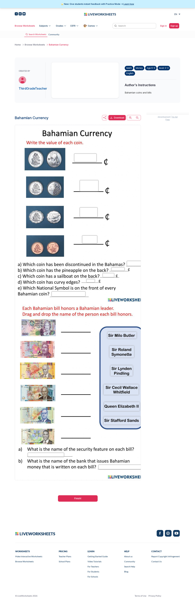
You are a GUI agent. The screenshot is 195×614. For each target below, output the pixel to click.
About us (128, 556)
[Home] (100, 14)
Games (91, 25)
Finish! (77, 498)
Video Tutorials (94, 561)
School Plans (64, 561)
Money (139, 68)
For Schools (93, 576)
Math (129, 68)
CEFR (72, 25)
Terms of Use (140, 595)
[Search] (116, 25)
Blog (126, 571)
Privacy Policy (154, 595)
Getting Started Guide (98, 556)
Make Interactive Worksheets (28, 556)
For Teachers (93, 566)
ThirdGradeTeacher (33, 88)
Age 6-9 (151, 68)
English (129, 73)
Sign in (163, 25)
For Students (93, 571)
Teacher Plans (65, 556)
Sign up (174, 25)
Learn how (129, 4)
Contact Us (156, 561)
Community (129, 561)
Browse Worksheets (25, 25)
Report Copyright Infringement (165, 556)
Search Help (129, 566)
